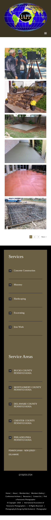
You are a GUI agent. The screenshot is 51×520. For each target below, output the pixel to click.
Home (8, 493)
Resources (27, 496)
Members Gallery (37, 493)
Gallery (31, 63)
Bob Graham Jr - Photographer (35, 509)
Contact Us (37, 496)
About (15, 493)
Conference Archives (13, 496)
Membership (24, 493)
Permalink (21, 63)
